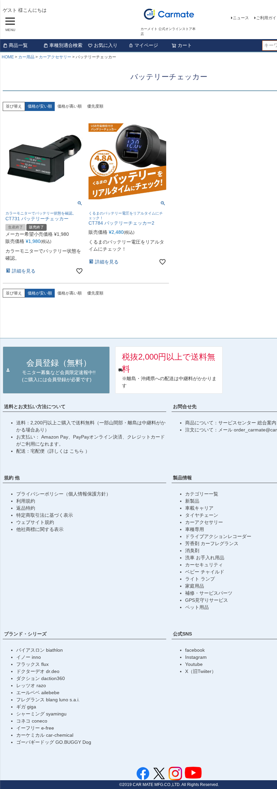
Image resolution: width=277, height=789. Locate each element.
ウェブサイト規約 (35, 522)
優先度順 (95, 106)
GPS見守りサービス (206, 600)
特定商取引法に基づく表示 (44, 515)
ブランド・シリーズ (25, 634)
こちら (77, 451)
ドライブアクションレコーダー (218, 536)
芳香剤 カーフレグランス (211, 543)
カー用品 (26, 57)
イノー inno (28, 657)
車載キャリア (199, 508)
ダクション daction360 (40, 678)
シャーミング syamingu (41, 713)
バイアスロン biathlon (39, 650)
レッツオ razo (31, 685)
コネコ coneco (31, 721)
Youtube (194, 664)
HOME (8, 57)
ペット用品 (197, 607)
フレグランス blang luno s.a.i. (48, 699)
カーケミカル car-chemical (44, 735)
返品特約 (25, 508)
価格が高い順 (69, 106)
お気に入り (106, 45)
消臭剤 (192, 550)
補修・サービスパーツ (208, 593)
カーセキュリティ (204, 564)
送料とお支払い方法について (35, 406)
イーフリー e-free (35, 728)
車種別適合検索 (65, 45)
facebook (195, 650)
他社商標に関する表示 (40, 529)
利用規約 (25, 501)
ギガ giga (26, 706)
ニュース (241, 18)
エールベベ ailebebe (37, 692)
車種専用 (194, 529)
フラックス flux (32, 664)
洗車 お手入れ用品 (204, 557)
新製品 (192, 501)
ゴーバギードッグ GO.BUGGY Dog (53, 742)
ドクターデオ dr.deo (37, 671)
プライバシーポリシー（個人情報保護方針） (63, 494)
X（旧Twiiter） (200, 671)
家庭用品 (194, 586)
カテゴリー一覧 (201, 494)
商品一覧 (18, 45)
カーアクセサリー (55, 57)
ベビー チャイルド (204, 571)
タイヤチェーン (201, 515)
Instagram (196, 657)
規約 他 (12, 477)
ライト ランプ (200, 579)
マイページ (146, 45)
